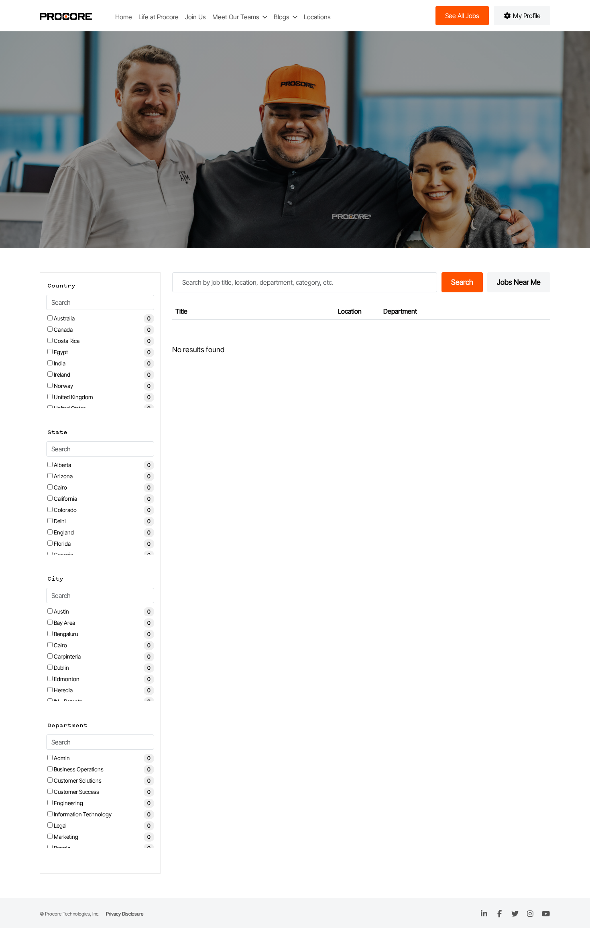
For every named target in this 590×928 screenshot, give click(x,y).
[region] (361, 333)
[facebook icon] (499, 914)
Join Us (195, 17)
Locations (317, 17)
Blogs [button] (282, 17)
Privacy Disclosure (124, 914)
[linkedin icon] (484, 914)
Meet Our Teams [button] (236, 17)
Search (462, 282)
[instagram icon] (530, 914)
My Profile (526, 16)
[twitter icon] (515, 914)
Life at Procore (158, 17)
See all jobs (462, 16)
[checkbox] (50, 317)
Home (123, 17)
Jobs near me (519, 282)
